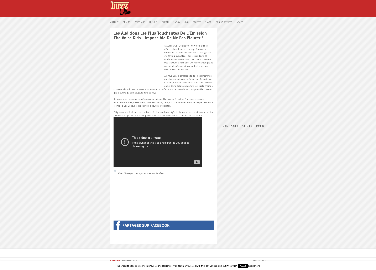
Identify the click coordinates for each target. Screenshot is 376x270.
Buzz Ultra (115, 260)
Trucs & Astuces (224, 22)
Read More (254, 265)
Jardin (165, 22)
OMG (186, 22)
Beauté (126, 22)
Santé (208, 22)
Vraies (240, 22)
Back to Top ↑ (259, 260)
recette (197, 22)
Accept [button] (243, 266)
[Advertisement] (138, 64)
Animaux (114, 22)
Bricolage (140, 22)
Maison (176, 22)
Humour (153, 22)
